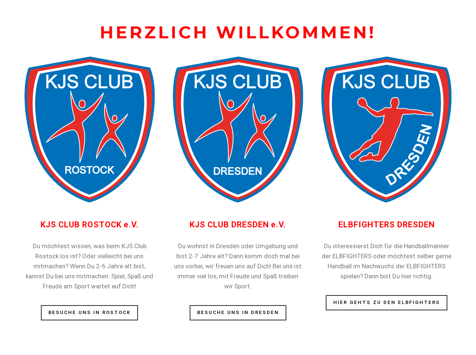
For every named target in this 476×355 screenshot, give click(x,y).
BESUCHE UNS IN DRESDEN (238, 312)
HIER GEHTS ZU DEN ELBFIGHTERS (386, 302)
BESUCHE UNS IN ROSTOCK (89, 312)
